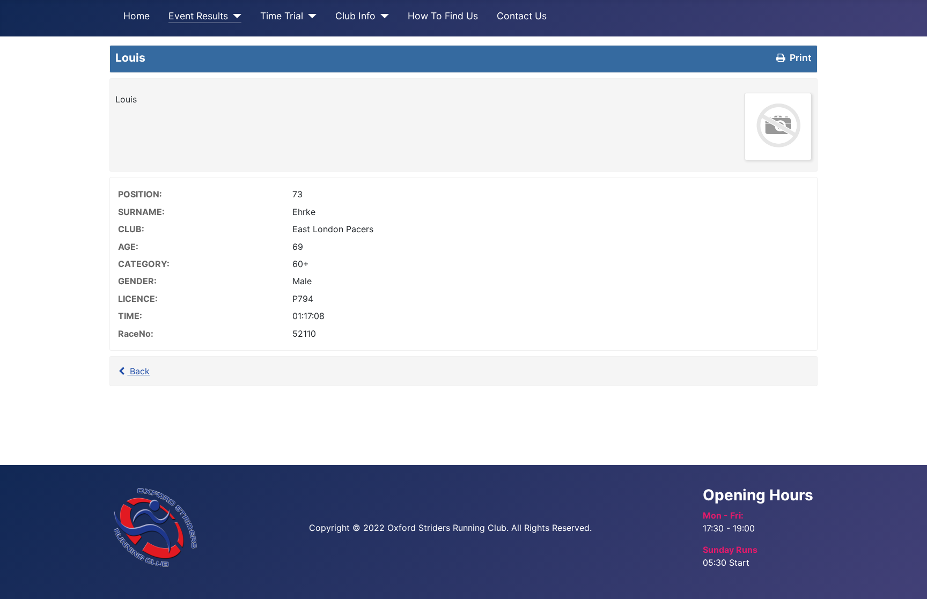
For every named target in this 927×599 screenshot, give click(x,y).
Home (136, 15)
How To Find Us (443, 15)
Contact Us (522, 15)
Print (800, 57)
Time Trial (281, 15)
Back (138, 371)
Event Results (198, 15)
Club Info (355, 15)
